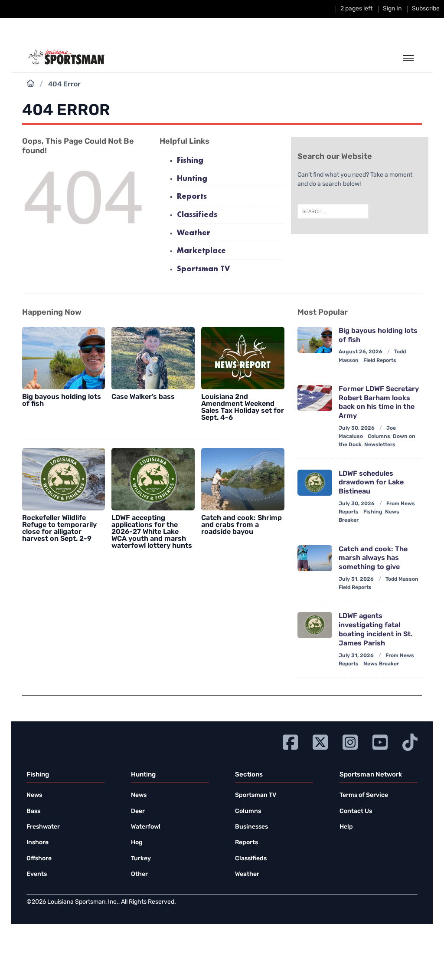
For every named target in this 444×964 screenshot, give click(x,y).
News (34, 795)
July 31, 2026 (356, 579)
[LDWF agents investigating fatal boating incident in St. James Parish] (314, 625)
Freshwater (43, 827)
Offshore (39, 858)
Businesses (251, 827)
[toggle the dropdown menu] (408, 59)
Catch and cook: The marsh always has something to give (373, 558)
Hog (137, 842)
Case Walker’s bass (143, 397)
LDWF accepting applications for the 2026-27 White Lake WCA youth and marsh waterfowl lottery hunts (151, 532)
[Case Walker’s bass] (153, 358)
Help (346, 827)
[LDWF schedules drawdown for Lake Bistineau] (314, 483)
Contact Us (356, 811)
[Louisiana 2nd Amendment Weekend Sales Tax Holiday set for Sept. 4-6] (242, 358)
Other (139, 874)
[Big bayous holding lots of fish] (63, 358)
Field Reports (379, 360)
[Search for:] (333, 211)
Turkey (141, 858)
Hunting (192, 179)
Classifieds (197, 215)
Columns (379, 436)
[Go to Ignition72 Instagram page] (350, 741)
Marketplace (201, 251)
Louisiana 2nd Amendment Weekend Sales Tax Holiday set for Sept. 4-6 (242, 407)
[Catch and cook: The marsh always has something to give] (314, 558)
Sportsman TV (203, 269)
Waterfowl (145, 827)
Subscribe (426, 9)
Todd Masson (401, 579)
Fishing (190, 161)
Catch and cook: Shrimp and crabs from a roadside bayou (241, 525)
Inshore (37, 842)
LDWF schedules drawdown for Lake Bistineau (371, 483)
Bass (33, 811)
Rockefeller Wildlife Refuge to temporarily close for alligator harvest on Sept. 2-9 (59, 529)
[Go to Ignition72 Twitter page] (320, 741)
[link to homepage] (66, 57)
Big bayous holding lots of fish (61, 401)
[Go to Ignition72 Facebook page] (290, 741)
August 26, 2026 (360, 352)
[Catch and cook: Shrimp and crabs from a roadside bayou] (242, 479)
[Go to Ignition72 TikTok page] (410, 741)
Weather (193, 233)
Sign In (392, 9)
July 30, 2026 (357, 428)
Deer (138, 811)
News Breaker (381, 664)
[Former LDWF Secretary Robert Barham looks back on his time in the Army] (314, 398)
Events (36, 874)
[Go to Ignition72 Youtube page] (380, 741)
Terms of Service (364, 795)
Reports (192, 197)
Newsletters (379, 444)
